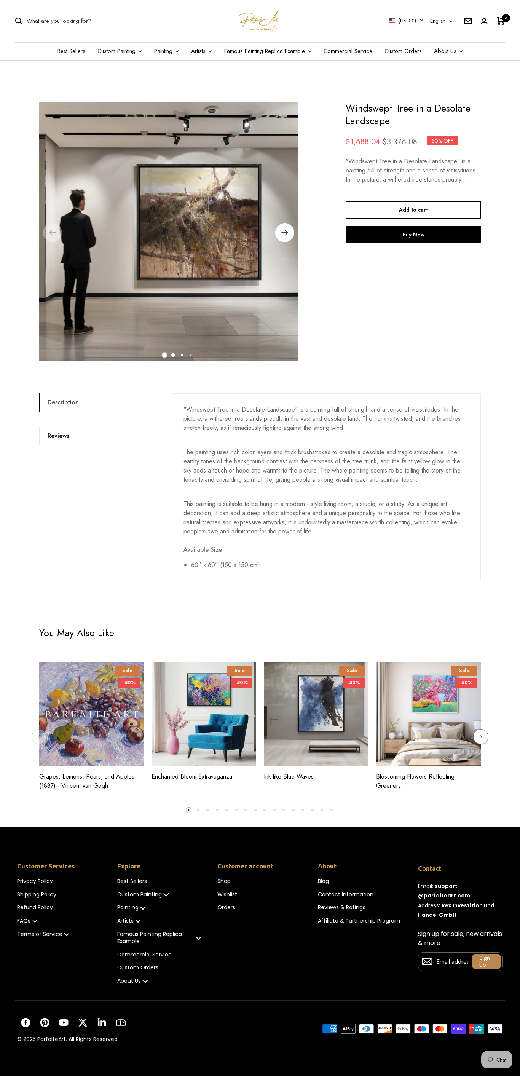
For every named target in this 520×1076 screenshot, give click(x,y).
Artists (199, 51)
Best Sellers (71, 51)
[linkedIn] (101, 1022)
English (437, 21)
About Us (446, 51)
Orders (226, 907)
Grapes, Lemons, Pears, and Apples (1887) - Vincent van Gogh (86, 781)
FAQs (23, 920)
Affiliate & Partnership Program (359, 920)
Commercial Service (348, 51)
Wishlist (227, 894)
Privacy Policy (35, 881)
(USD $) (407, 20)
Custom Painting (117, 51)
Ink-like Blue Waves (289, 776)
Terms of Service (39, 934)
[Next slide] (480, 736)
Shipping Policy (36, 894)
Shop (224, 881)
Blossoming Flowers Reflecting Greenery (415, 781)
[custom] (25, 1022)
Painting (164, 51)
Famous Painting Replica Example (265, 51)
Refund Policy (35, 907)
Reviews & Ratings (341, 907)
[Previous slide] (39, 736)
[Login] (484, 21)
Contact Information (345, 894)
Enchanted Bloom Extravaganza (192, 776)
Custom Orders (403, 51)
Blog (323, 881)
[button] (164, 355)
